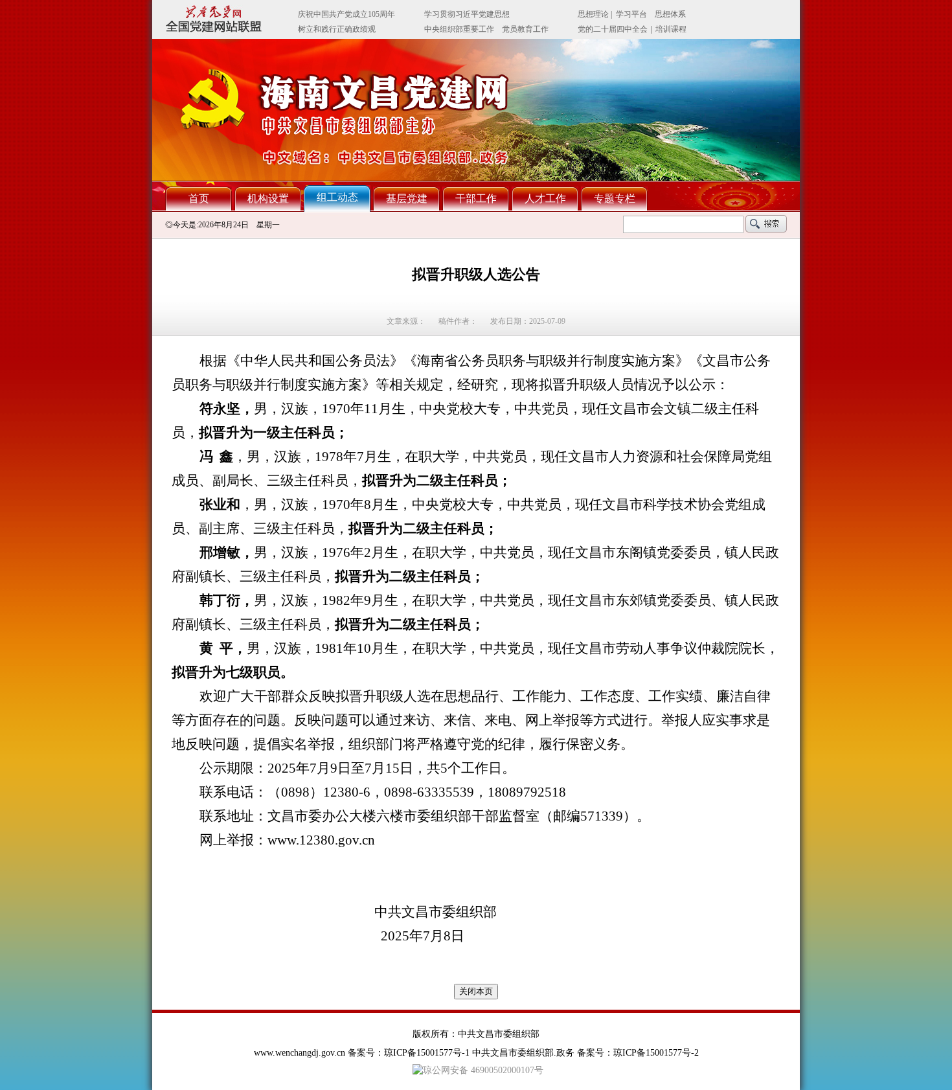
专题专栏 (614, 198)
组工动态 (337, 197)
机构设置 (268, 198)
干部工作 (476, 198)
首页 (198, 198)
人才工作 (545, 198)
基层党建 (406, 198)
